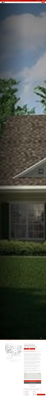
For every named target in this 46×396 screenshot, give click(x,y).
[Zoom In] (10, 361)
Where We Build (16, 2)
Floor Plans (10, 2)
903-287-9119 (34, 393)
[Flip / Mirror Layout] (13, 361)
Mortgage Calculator (33, 384)
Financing (23, 2)
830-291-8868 (26, 393)
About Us (26, 2)
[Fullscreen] (16, 361)
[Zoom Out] (12, 361)
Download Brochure (32, 386)
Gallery (20, 2)
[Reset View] (15, 361)
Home (5, 340)
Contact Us (34, 2)
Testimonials (30, 2)
